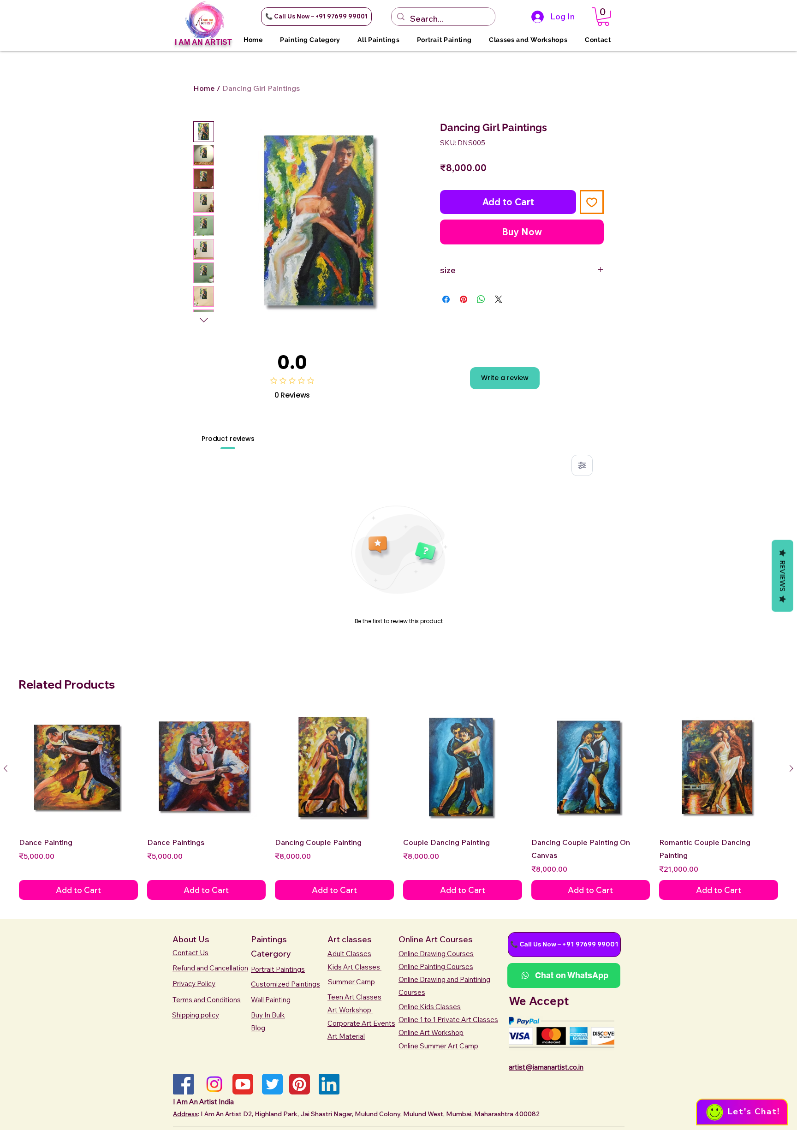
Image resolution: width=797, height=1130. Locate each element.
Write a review (505, 377)
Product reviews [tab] (228, 438)
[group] (398, 804)
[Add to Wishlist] (592, 202)
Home (204, 88)
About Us (190, 939)
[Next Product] (791, 768)
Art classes (349, 939)
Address (185, 1114)
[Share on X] (498, 299)
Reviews (782, 576)
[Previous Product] (5, 768)
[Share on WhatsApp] (481, 299)
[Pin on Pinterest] (463, 299)
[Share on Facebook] (446, 299)
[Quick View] (78, 768)
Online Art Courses (435, 939)
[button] (316, 16)
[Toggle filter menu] (582, 465)
